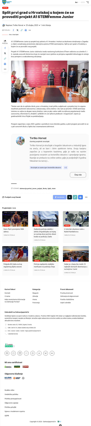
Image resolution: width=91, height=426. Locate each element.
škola (45, 188)
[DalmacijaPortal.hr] (7, 2)
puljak (39, 188)
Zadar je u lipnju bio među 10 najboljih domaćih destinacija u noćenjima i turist (75, 266)
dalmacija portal (26, 188)
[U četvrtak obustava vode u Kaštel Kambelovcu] (76, 219)
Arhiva (5, 8)
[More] (30, 30)
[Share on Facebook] (13, 30)
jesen (34, 188)
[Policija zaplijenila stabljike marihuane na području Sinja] (45, 254)
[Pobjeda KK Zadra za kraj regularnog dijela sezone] (15, 254)
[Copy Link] (21, 30)
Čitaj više (78, 175)
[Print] (26, 30)
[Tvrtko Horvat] (20, 140)
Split (49, 188)
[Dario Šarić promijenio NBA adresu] (15, 219)
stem (53, 188)
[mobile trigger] (87, 2)
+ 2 (66, 167)
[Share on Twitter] (17, 30)
